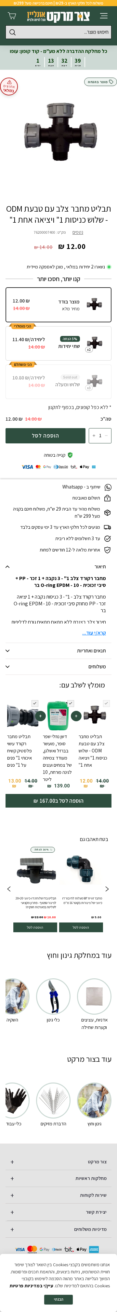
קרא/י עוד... (94, 632)
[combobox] (58, 32)
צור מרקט (97, 1161)
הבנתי (58, 1299)
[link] (81, 889)
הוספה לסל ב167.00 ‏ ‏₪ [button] (58, 800)
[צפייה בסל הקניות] (12, 15)
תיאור (100, 566)
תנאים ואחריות (91, 650)
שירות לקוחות (93, 1195)
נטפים (77, 232)
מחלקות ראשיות (91, 1178)
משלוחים (97, 666)
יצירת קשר (96, 1212)
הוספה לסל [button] (81, 927)
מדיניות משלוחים (90, 1229)
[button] (9, 889)
